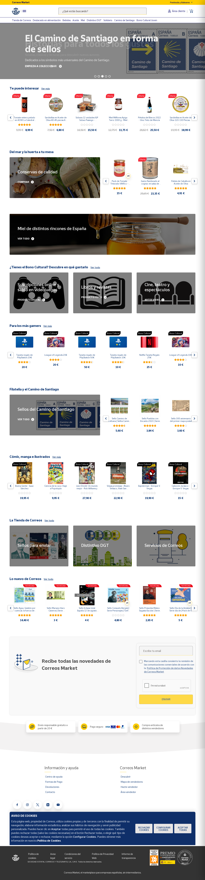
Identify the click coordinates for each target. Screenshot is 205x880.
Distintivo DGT (94, 20)
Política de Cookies (49, 840)
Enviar (166, 699)
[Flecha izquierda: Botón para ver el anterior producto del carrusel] (10, 117)
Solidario (107, 20)
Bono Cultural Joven (147, 20)
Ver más (45, 88)
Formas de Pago (53, 781)
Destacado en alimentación (47, 20)
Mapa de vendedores (132, 781)
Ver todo (95, 267)
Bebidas (67, 20)
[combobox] (102, 11)
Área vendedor (128, 792)
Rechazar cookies (144, 828)
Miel (83, 20)
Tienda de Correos (21, 20)
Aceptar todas (183, 828)
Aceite (76, 20)
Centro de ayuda (53, 776)
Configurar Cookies (163, 828)
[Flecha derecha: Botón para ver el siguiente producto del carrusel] (194, 117)
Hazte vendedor (129, 786)
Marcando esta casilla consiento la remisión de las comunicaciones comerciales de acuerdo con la (169, 666)
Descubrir (126, 776)
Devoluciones (52, 786)
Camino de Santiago (124, 20)
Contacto (50, 792)
